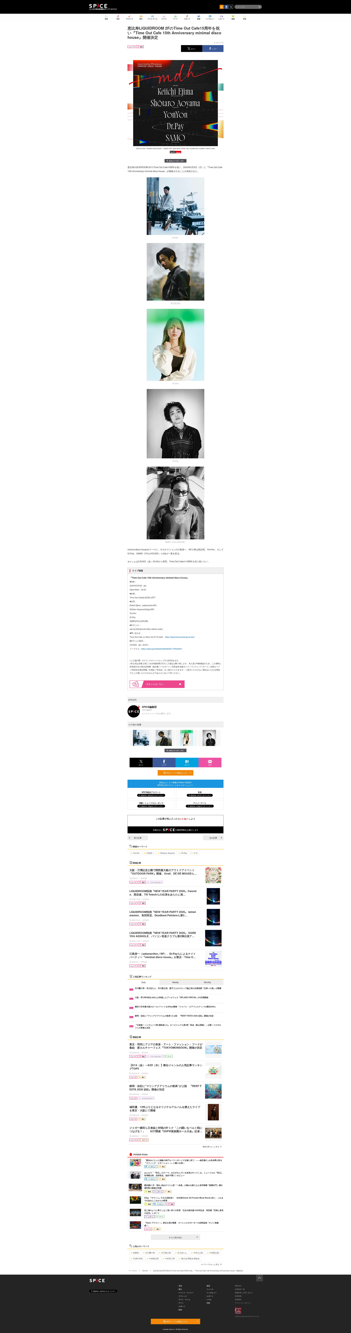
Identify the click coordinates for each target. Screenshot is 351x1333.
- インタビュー (211, 1292)
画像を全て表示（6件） (177, 161)
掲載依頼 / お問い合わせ (244, 1292)
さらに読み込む (175, 1237)
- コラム (209, 1299)
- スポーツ (181, 1306)
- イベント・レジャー (185, 1292)
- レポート (209, 1296)
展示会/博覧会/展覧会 (190, 1258)
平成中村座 (138, 1258)
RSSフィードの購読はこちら (177, 773)
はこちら (159, 683)
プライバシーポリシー (243, 1303)
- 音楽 (180, 1285)
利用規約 (238, 1299)
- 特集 (208, 1303)
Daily (143, 982)
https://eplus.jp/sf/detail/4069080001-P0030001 (161, 648)
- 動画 (208, 1285)
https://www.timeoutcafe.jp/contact (179, 637)
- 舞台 (180, 1289)
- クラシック (182, 1296)
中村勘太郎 (154, 1258)
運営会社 (238, 1285)
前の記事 (138, 837)
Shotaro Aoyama (167, 853)
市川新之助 (166, 1252)
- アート (181, 1303)
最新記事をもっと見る (211, 1146)
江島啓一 (150, 853)
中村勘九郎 (214, 1252)
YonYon (136, 853)
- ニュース (209, 1289)
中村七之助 (198, 1252)
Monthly (207, 982)
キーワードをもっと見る (210, 1264)
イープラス (133, 1270)
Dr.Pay (184, 853)
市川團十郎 (150, 1252)
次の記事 (213, 837)
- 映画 (180, 1309)
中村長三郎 (170, 1258)
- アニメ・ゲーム (184, 1299)
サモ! (195, 853)
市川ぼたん (182, 1252)
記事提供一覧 (240, 1289)
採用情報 (238, 1296)
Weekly (175, 982)
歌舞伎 (136, 1252)
